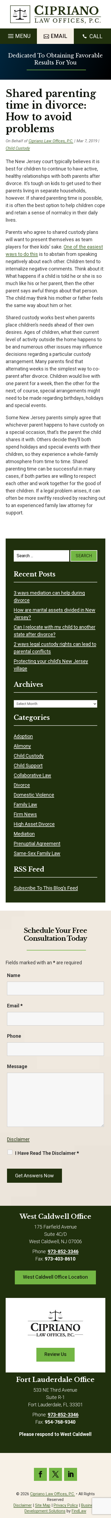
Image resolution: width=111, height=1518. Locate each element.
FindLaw (79, 1511)
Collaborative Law (32, 775)
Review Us (55, 1354)
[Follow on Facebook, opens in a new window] (40, 1474)
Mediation (24, 834)
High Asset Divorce (34, 824)
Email (15, 1005)
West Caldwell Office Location (55, 1277)
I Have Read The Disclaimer (47, 1153)
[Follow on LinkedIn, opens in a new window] (70, 1474)
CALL (95, 36)
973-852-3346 (63, 1251)
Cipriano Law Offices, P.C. (51, 140)
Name (13, 975)
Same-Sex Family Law (37, 853)
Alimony (22, 746)
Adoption (23, 736)
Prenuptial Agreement (37, 843)
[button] (18, 34)
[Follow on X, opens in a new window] (55, 1474)
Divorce (22, 785)
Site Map (42, 1505)
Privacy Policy (66, 1505)
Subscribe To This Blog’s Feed (46, 888)
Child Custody (18, 148)
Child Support (28, 765)
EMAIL (59, 36)
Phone (14, 1036)
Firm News (25, 814)
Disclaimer (18, 1139)
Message (17, 1066)
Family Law (25, 804)
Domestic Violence (34, 795)
